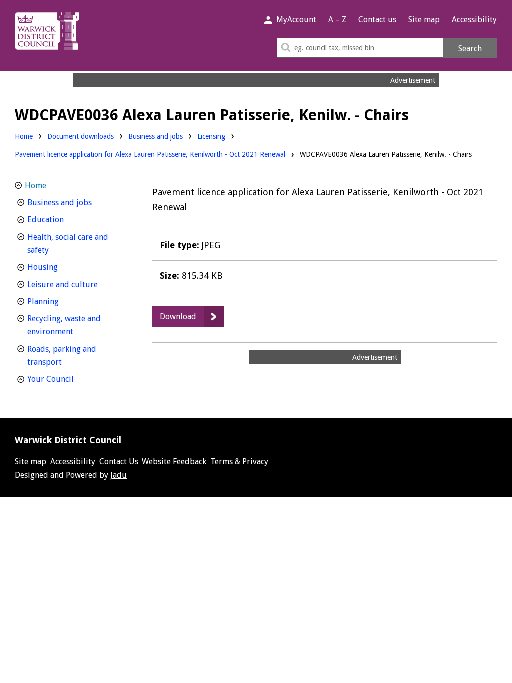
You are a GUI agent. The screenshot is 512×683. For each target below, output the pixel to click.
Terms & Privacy (239, 461)
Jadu (118, 475)
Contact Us (119, 461)
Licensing (212, 136)
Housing (61, 267)
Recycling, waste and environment (69, 325)
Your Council (69, 379)
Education (64, 219)
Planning (62, 301)
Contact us (377, 19)
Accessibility (474, 19)
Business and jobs (155, 136)
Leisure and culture (79, 285)
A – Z (337, 19)
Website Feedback (174, 461)
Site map (424, 19)
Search (470, 49)
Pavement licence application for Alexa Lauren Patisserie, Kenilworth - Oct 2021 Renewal (150, 154)
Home (24, 136)
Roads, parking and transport (63, 356)
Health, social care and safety (68, 244)
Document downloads (81, 136)
